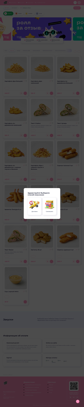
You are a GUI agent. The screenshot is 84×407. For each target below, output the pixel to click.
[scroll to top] (77, 401)
